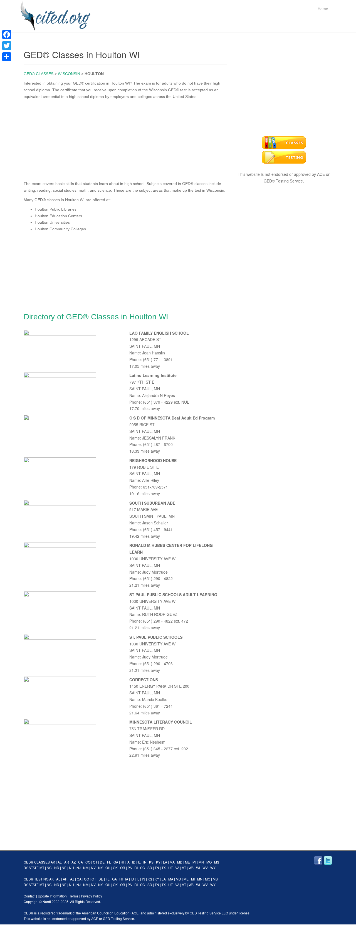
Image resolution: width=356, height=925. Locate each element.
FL (109, 862)
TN (157, 867)
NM (85, 867)
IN (145, 862)
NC (49, 867)
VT (184, 867)
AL (60, 862)
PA (130, 867)
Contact (29, 896)
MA (172, 862)
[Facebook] (6, 34)
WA (191, 867)
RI (136, 867)
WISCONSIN (69, 73)
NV (93, 867)
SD (149, 867)
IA (128, 862)
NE (64, 867)
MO (209, 862)
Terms (73, 896)
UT (170, 867)
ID (133, 862)
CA (80, 862)
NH (71, 867)
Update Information (52, 896)
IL (139, 862)
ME (187, 862)
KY (158, 862)
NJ (78, 867)
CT (95, 862)
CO (87, 862)
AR (66, 862)
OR (122, 867)
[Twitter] (6, 45)
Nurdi (47, 901)
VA (177, 867)
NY (100, 867)
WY (213, 867)
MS (216, 862)
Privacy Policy (91, 896)
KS (151, 862)
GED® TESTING (36, 879)
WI (198, 867)
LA (165, 862)
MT (41, 867)
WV (205, 867)
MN (201, 862)
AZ (73, 862)
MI (194, 862)
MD (179, 862)
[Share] (6, 56)
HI (122, 862)
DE (102, 862)
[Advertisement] (125, 139)
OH (107, 867)
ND (56, 867)
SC (142, 867)
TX (164, 867)
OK (115, 867)
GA (115, 862)
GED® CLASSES (38, 73)
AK (53, 862)
